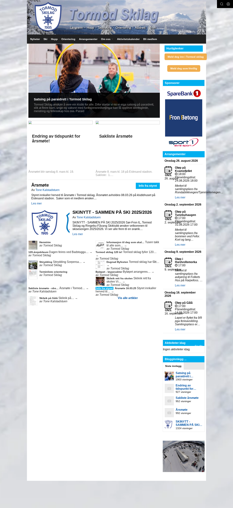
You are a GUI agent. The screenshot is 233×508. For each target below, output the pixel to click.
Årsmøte (40, 185)
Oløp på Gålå (184, 302)
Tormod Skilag (52, 245)
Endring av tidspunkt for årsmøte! (56, 138)
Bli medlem (150, 39)
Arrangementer (88, 39)
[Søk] (221, 4)
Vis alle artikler (128, 298)
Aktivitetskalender (128, 39)
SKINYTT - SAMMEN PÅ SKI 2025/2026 (112, 212)
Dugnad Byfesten (117, 261)
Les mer (36, 203)
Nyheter (35, 39)
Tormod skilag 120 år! (109, 252)
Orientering (68, 39)
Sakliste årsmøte (116, 136)
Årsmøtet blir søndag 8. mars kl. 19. (51, 171)
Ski (45, 39)
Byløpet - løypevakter (109, 271)
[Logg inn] (228, 4)
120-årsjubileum (38, 252)
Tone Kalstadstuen (47, 189)
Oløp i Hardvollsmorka (186, 260)
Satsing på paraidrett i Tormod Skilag (63, 99)
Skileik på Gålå (48, 298)
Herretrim (45, 242)
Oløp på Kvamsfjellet (183, 169)
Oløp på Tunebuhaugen (185, 213)
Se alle (199, 345)
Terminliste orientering (53, 271)
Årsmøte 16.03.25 (126, 288)
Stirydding (46, 261)
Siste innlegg (173, 366)
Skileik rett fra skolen (119, 278)
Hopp (54, 39)
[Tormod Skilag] (116, 17)
